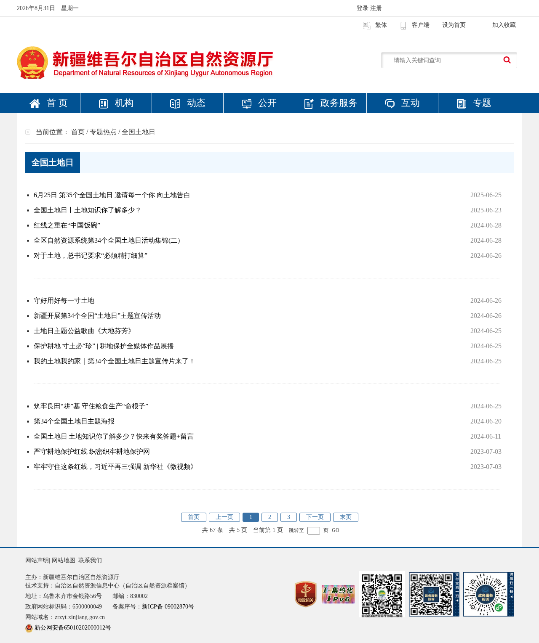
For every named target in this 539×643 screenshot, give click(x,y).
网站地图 (63, 560)
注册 (376, 8)
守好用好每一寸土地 (64, 300)
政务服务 (338, 103)
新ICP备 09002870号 (168, 606)
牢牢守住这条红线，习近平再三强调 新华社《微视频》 (115, 466)
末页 (346, 517)
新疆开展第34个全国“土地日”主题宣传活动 (97, 315)
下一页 (315, 517)
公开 (266, 103)
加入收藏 (504, 25)
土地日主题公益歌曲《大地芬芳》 (84, 330)
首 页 (56, 103)
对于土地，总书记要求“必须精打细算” (90, 255)
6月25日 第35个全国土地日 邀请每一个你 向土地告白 (112, 194)
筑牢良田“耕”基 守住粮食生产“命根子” (91, 406)
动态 (194, 103)
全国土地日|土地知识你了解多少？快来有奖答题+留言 (114, 436)
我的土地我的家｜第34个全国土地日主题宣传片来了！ (114, 361)
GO (335, 530)
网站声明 (37, 560)
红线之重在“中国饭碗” (67, 225)
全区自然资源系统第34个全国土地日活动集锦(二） (109, 240)
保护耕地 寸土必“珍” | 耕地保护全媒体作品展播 (104, 345)
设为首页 (454, 25)
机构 (122, 103)
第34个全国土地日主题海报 (74, 421)
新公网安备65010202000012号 (73, 627)
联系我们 (90, 560)
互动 (409, 103)
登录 (363, 8)
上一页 (224, 517)
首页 (194, 517)
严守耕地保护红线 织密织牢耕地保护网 (92, 451)
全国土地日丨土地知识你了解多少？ (87, 210)
